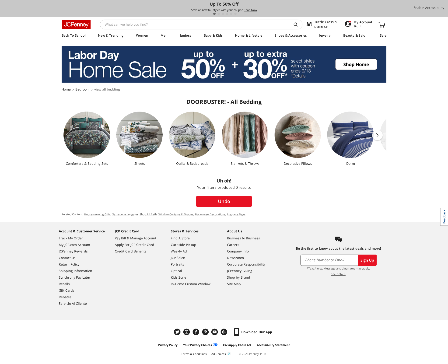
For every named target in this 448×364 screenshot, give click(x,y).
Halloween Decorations (210, 214)
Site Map (234, 284)
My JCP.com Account (74, 244)
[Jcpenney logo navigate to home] (76, 24)
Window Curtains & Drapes (175, 214)
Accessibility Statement (273, 345)
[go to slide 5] (231, 14)
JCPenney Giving (239, 271)
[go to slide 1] (214, 14)
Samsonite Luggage (125, 214)
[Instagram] (187, 332)
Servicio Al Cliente (73, 303)
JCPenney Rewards (73, 251)
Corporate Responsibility (246, 264)
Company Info (238, 251)
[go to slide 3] (223, 14)
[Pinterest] (205, 332)
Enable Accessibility (428, 7)
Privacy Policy (168, 345)
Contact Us (67, 258)
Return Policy (69, 264)
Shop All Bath (148, 214)
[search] (297, 24)
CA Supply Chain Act (237, 345)
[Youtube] (215, 332)
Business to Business (243, 238)
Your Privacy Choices (197, 345)
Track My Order (71, 238)
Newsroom (235, 258)
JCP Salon (178, 258)
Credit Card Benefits (130, 251)
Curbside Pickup (183, 244)
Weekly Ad (179, 251)
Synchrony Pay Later (74, 277)
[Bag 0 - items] (381, 24)
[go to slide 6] (235, 14)
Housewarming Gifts (97, 214)
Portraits (177, 264)
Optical (176, 271)
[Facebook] (196, 332)
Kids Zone (178, 277)
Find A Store (180, 238)
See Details (338, 274)
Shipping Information (75, 271)
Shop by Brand (238, 277)
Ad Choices (218, 354)
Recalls (64, 284)
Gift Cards (66, 290)
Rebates (65, 297)
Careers (233, 244)
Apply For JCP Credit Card (134, 244)
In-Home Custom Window (190, 284)
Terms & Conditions (194, 354)
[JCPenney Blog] (224, 332)
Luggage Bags (236, 214)
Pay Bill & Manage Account (135, 238)
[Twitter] (177, 332)
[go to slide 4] (227, 14)
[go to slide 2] (218, 14)
